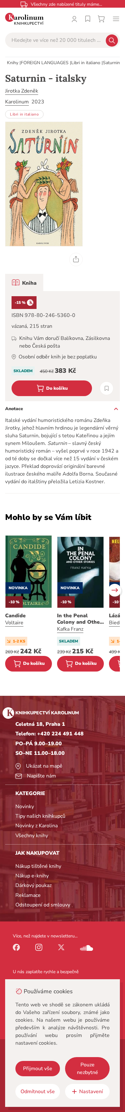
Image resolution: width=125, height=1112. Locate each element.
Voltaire (14, 622)
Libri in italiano (85, 63)
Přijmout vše (37, 1068)
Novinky (24, 806)
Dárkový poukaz (33, 885)
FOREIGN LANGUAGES (45, 63)
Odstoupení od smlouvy (42, 904)
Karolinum (17, 101)
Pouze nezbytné (87, 1068)
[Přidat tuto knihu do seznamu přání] (106, 388)
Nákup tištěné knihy (38, 866)
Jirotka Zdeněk (21, 90)
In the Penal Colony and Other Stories (79, 618)
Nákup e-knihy (32, 875)
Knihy (12, 63)
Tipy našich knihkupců (40, 816)
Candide (15, 615)
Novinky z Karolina (36, 825)
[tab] (24, 282)
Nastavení (91, 1091)
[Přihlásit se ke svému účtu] (74, 18)
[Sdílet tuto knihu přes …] (76, 259)
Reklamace (28, 895)
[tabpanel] (62, 346)
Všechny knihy (31, 835)
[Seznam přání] (87, 18)
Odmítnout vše (38, 1091)
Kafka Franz (70, 629)
